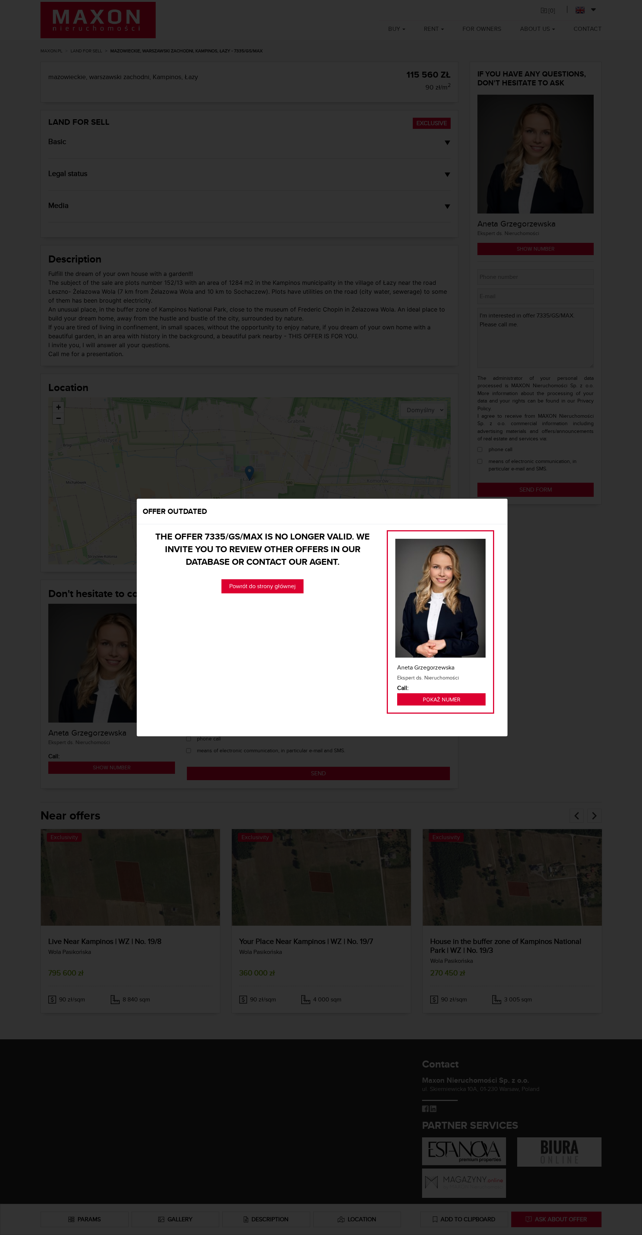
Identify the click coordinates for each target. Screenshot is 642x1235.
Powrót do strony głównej (262, 586)
